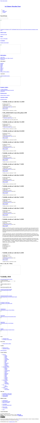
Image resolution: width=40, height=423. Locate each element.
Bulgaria (6, 368)
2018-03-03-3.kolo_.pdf (7, 213)
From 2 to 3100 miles (3, 38)
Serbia (6, 376)
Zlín (1, 70)
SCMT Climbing (5, 395)
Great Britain (7, 359)
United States (7, 383)
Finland (6, 356)
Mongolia (6, 386)
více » (18, 419)
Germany (6, 358)
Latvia (6, 372)
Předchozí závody (5, 347)
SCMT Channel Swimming (7, 394)
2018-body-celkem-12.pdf (8, 117)
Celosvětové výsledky (6, 348)
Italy (5, 362)
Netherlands (7, 363)
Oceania (3, 387)
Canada (6, 381)
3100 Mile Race (5, 396)
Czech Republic (7, 370)
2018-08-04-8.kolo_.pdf (7, 158)
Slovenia (6, 377)
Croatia (6, 369)
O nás (3, 10)
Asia (3, 384)
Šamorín (1, 69)
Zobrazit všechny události (6, 343)
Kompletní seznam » (3, 99)
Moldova (6, 374)
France (6, 357)
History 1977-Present (5, 402)
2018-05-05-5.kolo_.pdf (7, 191)
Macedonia (6, 373)
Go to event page (3, 279)
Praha (1, 68)
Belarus (6, 367)
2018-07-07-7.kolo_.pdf (7, 169)
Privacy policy (4, 406)
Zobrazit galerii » (5, 108)
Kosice (1, 65)
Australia (6, 388)
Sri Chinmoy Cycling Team (7, 393)
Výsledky (4, 12)
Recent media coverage (6, 401)
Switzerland (6, 365)
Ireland (6, 361)
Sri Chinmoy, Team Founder (7, 339)
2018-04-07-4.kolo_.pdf (7, 202)
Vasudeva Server (12, 421)
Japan (5, 385)
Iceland (6, 360)
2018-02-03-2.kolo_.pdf (7, 224)
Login (3, 409)
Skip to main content (3, 0)
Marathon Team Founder (4, 42)
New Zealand (7, 389)
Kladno (1, 64)
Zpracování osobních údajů (6, 405)
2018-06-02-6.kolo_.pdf (7, 180)
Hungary (6, 371)
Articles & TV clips (3, 34)
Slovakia (6, 378)
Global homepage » (3, 350)
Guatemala (6, 382)
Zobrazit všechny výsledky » (5, 95)
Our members (4, 404)
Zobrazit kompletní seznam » (5, 75)
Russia (6, 375)
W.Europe (4, 354)
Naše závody (4, 11)
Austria (6, 355)
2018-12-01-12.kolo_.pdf (8, 106)
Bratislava (2, 63)
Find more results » (9, 279)
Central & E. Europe (5, 366)
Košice (1, 66)
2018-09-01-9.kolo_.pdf (7, 147)
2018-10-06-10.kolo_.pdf (8, 136)
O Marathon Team (5, 338)
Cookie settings (5, 407)
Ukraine (6, 379)
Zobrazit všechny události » (4, 71)
